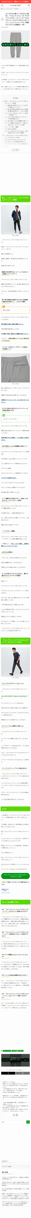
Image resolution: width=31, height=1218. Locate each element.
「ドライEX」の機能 (13, 127)
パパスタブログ (15, 5)
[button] (8, 1073)
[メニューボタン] (2, 5)
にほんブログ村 (5, 892)
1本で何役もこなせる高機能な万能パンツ (18, 121)
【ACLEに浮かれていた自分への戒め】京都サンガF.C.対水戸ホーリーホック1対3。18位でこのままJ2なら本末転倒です (15, 1184)
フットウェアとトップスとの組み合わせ (18, 143)
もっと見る (15, 150)
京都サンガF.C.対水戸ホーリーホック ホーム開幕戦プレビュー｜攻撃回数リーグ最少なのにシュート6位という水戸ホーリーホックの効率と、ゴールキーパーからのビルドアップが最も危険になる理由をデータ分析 (15, 1196)
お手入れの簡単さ (12, 129)
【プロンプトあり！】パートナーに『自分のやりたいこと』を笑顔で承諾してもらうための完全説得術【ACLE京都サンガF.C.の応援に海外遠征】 (15, 1203)
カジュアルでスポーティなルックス (17, 139)
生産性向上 (20, 1050)
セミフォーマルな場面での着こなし (17, 141)
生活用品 (14, 1050)
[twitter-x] (14, 1115)
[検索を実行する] (28, 1122)
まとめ (7, 146)
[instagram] (17, 1115)
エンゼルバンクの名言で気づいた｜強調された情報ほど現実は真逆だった (15, 1178)
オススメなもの (7, 1050)
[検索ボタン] (29, 5)
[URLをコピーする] (23, 1073)
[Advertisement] (15, 174)
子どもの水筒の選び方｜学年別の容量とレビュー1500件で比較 (15, 1189)
